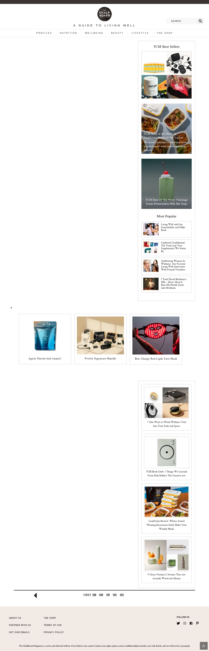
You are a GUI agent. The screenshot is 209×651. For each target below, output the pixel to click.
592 (115, 595)
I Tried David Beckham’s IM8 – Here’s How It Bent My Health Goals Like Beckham (174, 283)
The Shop (165, 33)
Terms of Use (53, 625)
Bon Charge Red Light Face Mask (156, 358)
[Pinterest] (197, 622)
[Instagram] (184, 622)
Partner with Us (20, 625)
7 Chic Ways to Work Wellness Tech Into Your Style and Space (166, 424)
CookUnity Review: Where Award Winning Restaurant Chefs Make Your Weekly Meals (167, 524)
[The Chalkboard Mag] (104, 13)
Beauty (117, 33)
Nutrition (68, 33)
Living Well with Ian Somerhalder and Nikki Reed (173, 227)
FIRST (87, 595)
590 (101, 595)
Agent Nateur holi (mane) (44, 358)
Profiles (44, 33)
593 (122, 595)
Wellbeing (94, 33)
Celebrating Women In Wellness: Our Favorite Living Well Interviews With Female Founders (173, 265)
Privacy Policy (54, 632)
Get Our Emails (19, 632)
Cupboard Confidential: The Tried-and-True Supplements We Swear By (173, 247)
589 (94, 595)
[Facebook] (191, 622)
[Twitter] (178, 622)
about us (15, 618)
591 (108, 595)
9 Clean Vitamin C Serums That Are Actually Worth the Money (166, 576)
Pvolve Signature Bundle (100, 358)
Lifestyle (140, 33)
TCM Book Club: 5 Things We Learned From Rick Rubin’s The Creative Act (166, 473)
